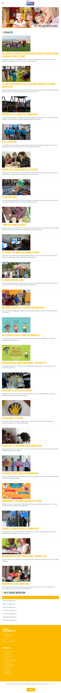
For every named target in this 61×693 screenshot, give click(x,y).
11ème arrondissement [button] (9, 610)
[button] (3, 3)
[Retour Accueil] (30, 3)
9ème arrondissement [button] (9, 607)
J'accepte (31, 690)
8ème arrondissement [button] (9, 604)
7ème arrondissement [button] (9, 600)
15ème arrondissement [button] (9, 617)
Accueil (5, 597)
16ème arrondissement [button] (9, 620)
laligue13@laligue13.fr (10, 641)
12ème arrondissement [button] (9, 613)
